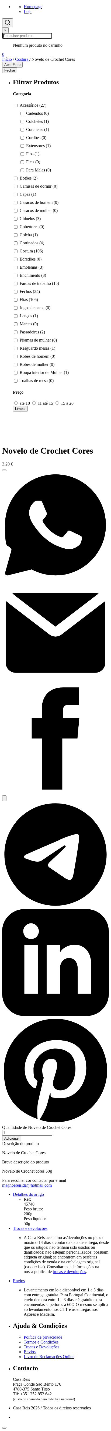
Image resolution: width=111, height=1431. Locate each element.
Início (7, 59)
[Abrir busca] (7, 22)
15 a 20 (67, 403)
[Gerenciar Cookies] (4, 1428)
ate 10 (25, 403)
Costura (21, 59)
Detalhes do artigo (28, 1194)
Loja (28, 11)
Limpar (20, 409)
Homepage (33, 6)
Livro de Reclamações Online (49, 1356)
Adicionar (11, 1138)
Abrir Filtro (12, 65)
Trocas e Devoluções (41, 1347)
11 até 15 (45, 403)
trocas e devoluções (69, 1271)
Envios (19, 1280)
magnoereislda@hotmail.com (27, 1185)
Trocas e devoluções (30, 1228)
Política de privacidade (43, 1337)
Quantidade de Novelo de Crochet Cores (36, 1127)
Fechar (9, 70)
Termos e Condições (41, 1342)
